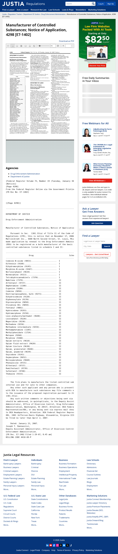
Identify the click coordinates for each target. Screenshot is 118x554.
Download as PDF (66, 41)
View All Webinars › (97, 180)
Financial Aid (92, 471)
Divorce (34, 471)
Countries (63, 521)
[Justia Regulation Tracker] (13, 4)
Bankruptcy (36, 463)
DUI (33, 474)
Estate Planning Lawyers (14, 478)
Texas (33, 521)
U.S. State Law (38, 495)
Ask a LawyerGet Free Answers (93, 210)
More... (6, 489)
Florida (34, 514)
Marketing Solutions (97, 10)
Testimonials (92, 524)
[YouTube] (50, 545)
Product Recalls (65, 510)
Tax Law (62, 485)
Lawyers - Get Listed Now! (97, 254)
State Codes (36, 503)
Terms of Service (64, 550)
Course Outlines (94, 474)
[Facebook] (54, 545)
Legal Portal (35, 550)
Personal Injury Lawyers (13, 485)
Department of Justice (20, 176)
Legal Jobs (63, 499)
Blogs (89, 482)
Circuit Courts (9, 514)
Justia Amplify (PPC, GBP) (97, 516)
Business (63, 460)
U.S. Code (7, 503)
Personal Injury (37, 485)
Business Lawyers (11, 467)
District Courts (9, 517)
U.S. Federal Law (11, 495)
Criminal (34, 467)
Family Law (36, 482)
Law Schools (54, 10)
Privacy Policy (78, 550)
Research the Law (38, 10)
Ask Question (97, 223)
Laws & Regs (68, 10)
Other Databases (67, 495)
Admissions (92, 467)
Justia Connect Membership (99, 499)
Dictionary (91, 463)
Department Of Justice (31, 14)
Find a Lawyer (8, 10)
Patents (62, 514)
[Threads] (60, 545)
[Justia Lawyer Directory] (70, 545)
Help (53, 550)
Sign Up (111, 4)
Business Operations (68, 467)
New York (35, 517)
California (35, 510)
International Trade (67, 478)
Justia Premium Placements (98, 506)
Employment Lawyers (12, 474)
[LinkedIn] (47, 545)
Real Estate (64, 482)
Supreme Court (10, 510)
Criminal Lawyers (10, 471)
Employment (64, 471)
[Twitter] (67, 545)
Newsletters (81, 10)
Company (46, 550)
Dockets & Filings (10, 521)
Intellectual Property (68, 474)
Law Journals (92, 478)
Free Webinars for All (95, 123)
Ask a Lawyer (23, 10)
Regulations (8, 506)
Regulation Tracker (15, 14)
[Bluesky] (64, 545)
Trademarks (64, 517)
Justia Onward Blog (95, 520)
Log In (101, 4)
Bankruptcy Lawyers (12, 463)
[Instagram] (57, 545)
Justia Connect (22, 550)
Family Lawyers (9, 482)
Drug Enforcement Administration (53, 14)
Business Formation (67, 463)
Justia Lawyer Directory (97, 503)
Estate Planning (38, 478)
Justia (4, 14)
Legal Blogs (64, 503)
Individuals (36, 460)
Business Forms (66, 506)
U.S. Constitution (10, 499)
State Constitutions (39, 499)
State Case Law (37, 506)
